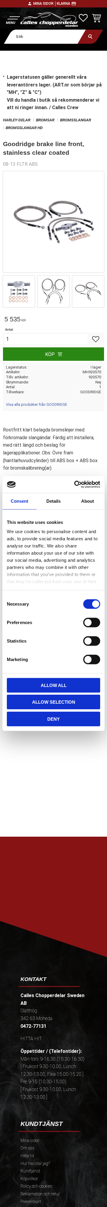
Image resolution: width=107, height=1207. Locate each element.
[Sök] (90, 37)
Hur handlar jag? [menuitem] (35, 1163)
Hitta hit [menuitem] (27, 1155)
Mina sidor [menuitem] (30, 1140)
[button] (12, 19)
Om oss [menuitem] (27, 1148)
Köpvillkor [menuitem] (29, 1178)
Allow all (54, 685)
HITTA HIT (31, 1039)
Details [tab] (53, 500)
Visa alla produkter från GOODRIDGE (36, 404)
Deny (53, 718)
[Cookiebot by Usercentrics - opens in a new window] (75, 484)
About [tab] (87, 500)
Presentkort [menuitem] (31, 1201)
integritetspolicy (56, 914)
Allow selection (53, 702)
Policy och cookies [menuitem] (37, 1186)
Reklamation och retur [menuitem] (40, 1194)
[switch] (91, 622)
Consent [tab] (19, 500)
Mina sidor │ (45, 3)
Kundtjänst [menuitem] (30, 1171)
